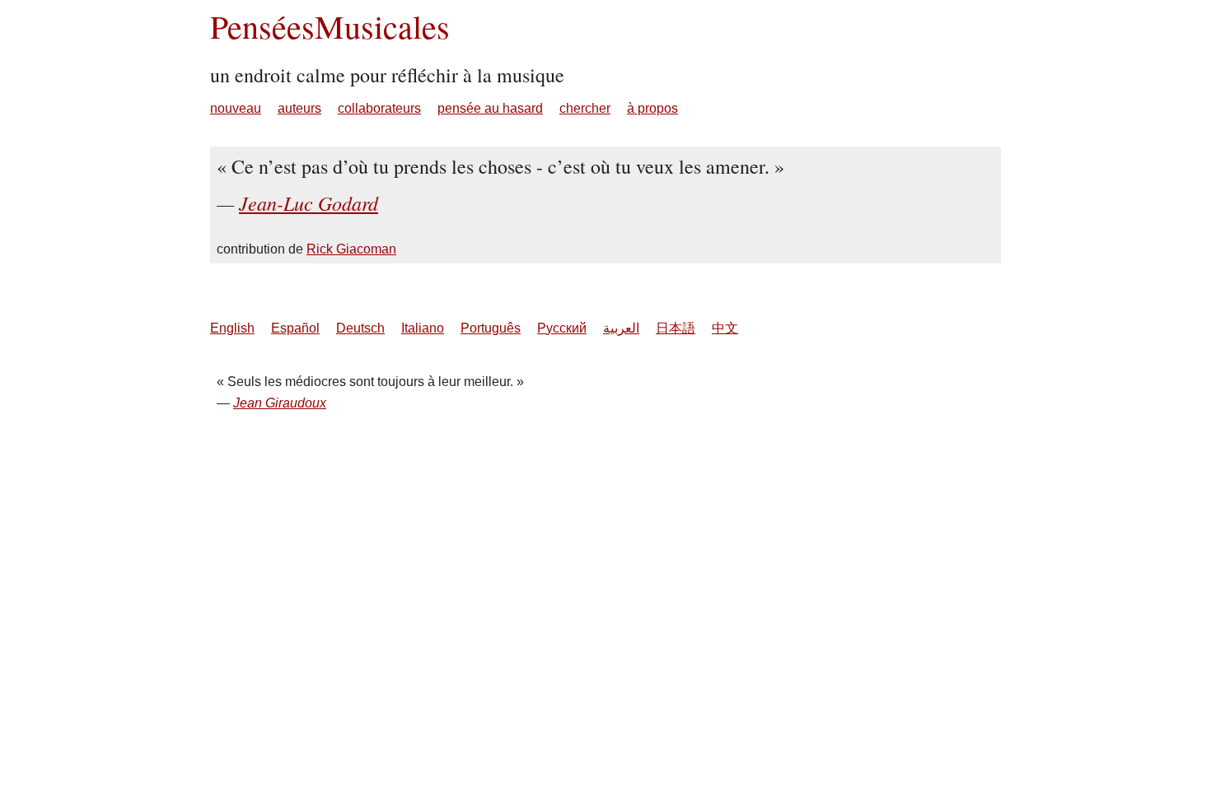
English (232, 328)
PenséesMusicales (330, 26)
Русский (562, 328)
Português (491, 328)
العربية (621, 328)
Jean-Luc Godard (308, 202)
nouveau (235, 108)
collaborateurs (379, 108)
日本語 (675, 328)
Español (295, 328)
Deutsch (360, 328)
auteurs (299, 108)
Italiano (422, 328)
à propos (652, 108)
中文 (725, 328)
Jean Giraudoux (279, 403)
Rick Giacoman (351, 249)
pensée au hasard (490, 108)
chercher (584, 108)
